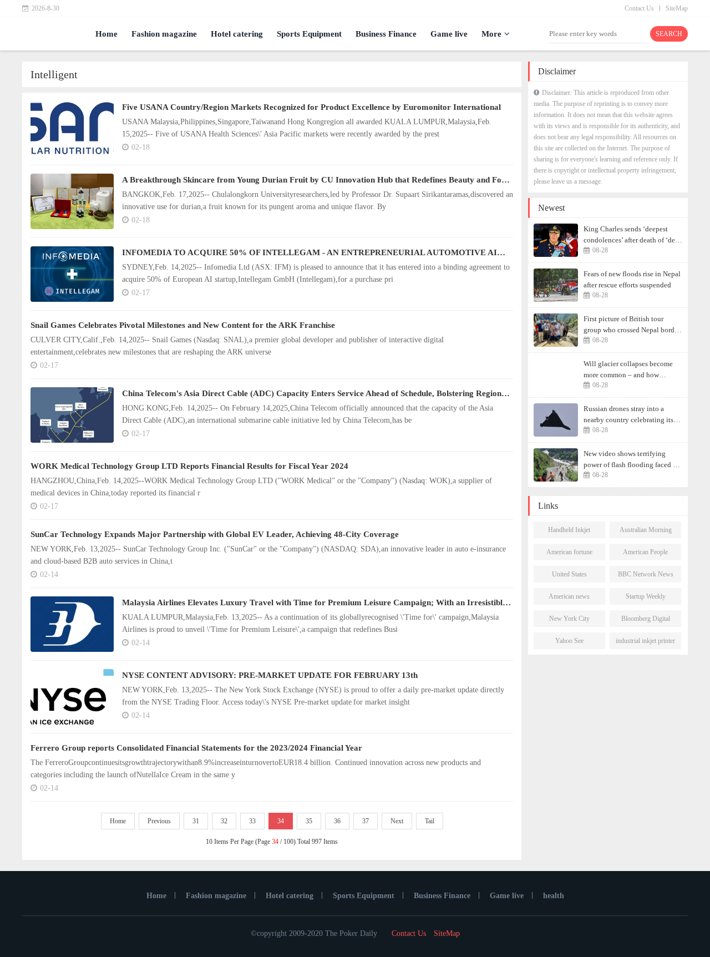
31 (195, 821)
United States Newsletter (569, 576)
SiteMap (677, 8)
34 (280, 821)
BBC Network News (645, 574)
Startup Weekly (646, 596)
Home (106, 33)
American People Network (645, 554)
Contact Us (639, 8)
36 (337, 821)
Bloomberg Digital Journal (645, 621)
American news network (569, 599)
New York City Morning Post (569, 621)
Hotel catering (237, 33)
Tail (429, 821)
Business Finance (386, 33)
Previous (159, 821)
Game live (449, 33)
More (491, 33)
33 (252, 821)
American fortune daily (569, 554)
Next (396, 821)
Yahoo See (569, 641)
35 (309, 821)
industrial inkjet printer (645, 641)
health (553, 896)
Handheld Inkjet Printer (569, 532)
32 (224, 821)
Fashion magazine (164, 33)
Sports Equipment (309, 33)
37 (365, 821)
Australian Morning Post (646, 532)
